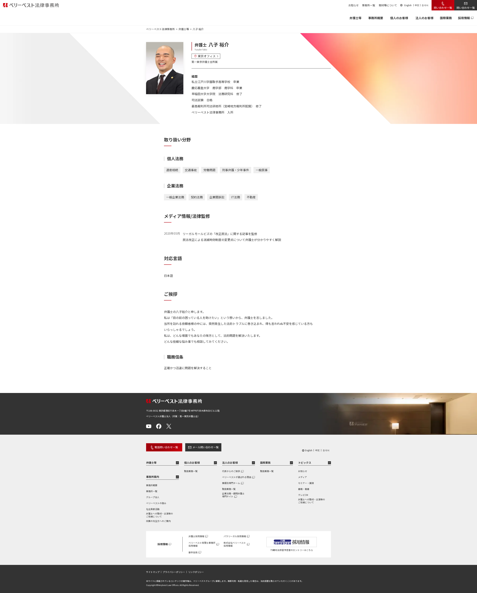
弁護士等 (151, 462)
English (408, 5)
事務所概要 (375, 17)
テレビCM (303, 494)
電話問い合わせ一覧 (166, 447)
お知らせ (353, 5)
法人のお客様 (424, 17)
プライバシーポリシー (174, 572)
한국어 (425, 5)
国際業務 (446, 17)
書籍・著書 (303, 488)
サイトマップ (152, 572)
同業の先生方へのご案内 (158, 520)
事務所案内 (152, 477)
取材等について (388, 5)
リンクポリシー (196, 572)
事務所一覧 (368, 5)
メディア (302, 477)
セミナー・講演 (306, 483)
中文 (417, 5)
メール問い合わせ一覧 (205, 447)
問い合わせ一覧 (443, 7)
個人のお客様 (399, 17)
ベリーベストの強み (156, 503)
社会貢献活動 (152, 509)
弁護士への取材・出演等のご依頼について (159, 515)
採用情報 (464, 17)
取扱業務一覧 (191, 471)
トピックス (304, 462)
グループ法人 (152, 497)
